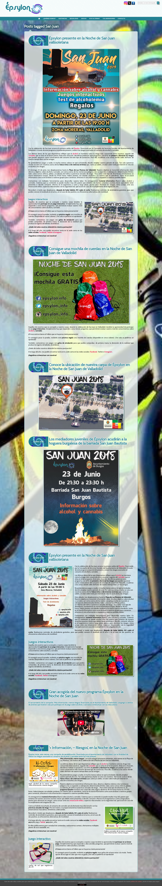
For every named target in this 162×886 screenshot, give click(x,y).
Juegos (83, 18)
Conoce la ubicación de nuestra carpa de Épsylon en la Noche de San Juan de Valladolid (89, 366)
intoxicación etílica (77, 800)
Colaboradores (109, 18)
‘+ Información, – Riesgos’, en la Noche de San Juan (88, 747)
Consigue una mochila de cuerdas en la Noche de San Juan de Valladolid (90, 250)
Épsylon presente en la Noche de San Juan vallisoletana (82, 40)
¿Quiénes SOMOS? (49, 18)
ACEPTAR (82, 884)
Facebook (42, 232)
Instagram (58, 232)
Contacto (121, 18)
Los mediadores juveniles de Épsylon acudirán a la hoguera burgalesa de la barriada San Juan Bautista (88, 441)
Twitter (49, 232)
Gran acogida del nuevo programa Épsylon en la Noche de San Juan (86, 693)
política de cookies (136, 881)
